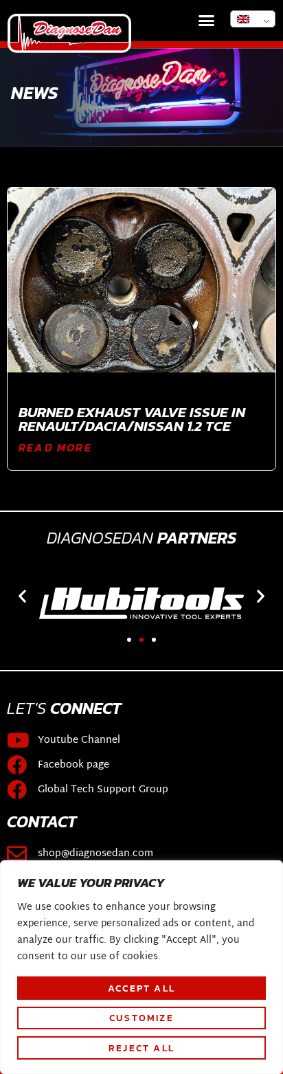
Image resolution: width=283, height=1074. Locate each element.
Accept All (141, 988)
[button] (207, 21)
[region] (141, 967)
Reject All (141, 1047)
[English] (253, 19)
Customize (141, 1017)
